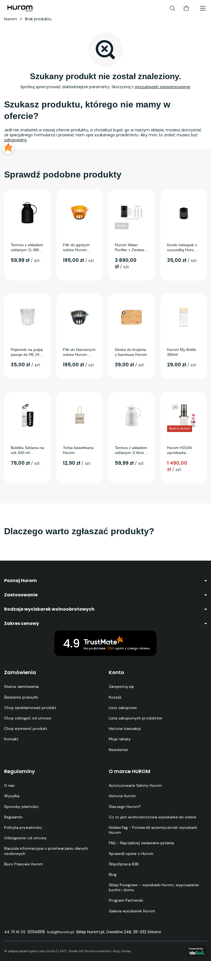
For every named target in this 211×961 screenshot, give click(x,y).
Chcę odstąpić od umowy (27, 718)
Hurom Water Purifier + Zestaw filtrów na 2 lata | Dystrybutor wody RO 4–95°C (130, 247)
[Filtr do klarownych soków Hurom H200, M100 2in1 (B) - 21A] (79, 317)
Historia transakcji (125, 728)
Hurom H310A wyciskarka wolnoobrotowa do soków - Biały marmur (183, 450)
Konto (116, 672)
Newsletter (118, 749)
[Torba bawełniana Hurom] (79, 415)
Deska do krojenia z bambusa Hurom (131, 352)
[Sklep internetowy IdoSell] (196, 951)
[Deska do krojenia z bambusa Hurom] (131, 317)
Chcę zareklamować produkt (30, 707)
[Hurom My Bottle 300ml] (183, 317)
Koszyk (115, 697)
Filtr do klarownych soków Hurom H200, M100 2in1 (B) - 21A (79, 352)
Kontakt (11, 738)
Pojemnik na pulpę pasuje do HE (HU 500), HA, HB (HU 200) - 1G (27, 352)
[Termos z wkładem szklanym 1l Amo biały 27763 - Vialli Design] (131, 415)
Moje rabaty (120, 738)
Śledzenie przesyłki (21, 697)
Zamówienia (20, 672)
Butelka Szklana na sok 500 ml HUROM (27, 450)
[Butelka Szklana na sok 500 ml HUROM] (27, 415)
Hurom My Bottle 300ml (181, 352)
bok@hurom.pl (60, 931)
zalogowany (15, 140)
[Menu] (203, 8)
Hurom (10, 19)
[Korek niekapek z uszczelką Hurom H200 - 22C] (183, 212)
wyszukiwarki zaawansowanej (162, 87)
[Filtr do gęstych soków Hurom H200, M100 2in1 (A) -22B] (79, 212)
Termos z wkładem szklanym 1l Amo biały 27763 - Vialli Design (131, 450)
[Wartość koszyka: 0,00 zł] (186, 8)
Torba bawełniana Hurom (78, 450)
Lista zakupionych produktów (135, 718)
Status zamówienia (21, 686)
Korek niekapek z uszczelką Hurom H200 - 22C (182, 247)
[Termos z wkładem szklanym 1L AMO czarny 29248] (27, 212)
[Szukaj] (172, 8)
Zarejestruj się (121, 686)
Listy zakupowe (123, 707)
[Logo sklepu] (20, 8)
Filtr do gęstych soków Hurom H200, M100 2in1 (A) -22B (78, 247)
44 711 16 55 (15, 931)
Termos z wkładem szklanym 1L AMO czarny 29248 (27, 247)
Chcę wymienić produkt (25, 728)
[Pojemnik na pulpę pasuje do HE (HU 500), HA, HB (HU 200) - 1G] (27, 317)
